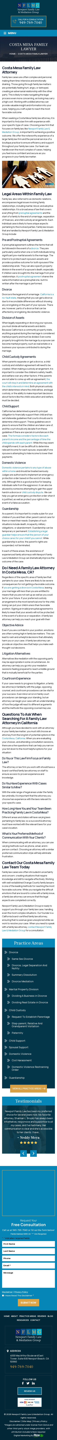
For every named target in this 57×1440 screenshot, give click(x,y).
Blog (50, 1316)
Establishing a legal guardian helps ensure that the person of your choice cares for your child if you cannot (25, 535)
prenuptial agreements (30, 212)
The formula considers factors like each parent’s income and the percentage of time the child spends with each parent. (26, 439)
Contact (35, 1320)
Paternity (17, 1032)
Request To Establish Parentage (31, 1016)
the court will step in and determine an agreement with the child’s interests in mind (27, 383)
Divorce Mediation (22, 981)
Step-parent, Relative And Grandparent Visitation (27, 1025)
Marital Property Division (23, 989)
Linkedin (33, 1383)
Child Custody (17, 1010)
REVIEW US (29, 1391)
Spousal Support (18, 1047)
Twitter (28, 1383)
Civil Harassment (22, 1060)
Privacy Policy (21, 1291)
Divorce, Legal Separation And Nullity (29, 967)
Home (7, 1316)
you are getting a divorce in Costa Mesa (24, 587)
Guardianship (17, 1077)
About (14, 1316)
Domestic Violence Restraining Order (30, 1068)
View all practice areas (26, 1088)
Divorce (13, 952)
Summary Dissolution (24, 974)
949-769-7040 (30, 22)
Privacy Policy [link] (40, 1421)
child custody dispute (32, 492)
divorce (35, 248)
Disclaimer (7, 1291)
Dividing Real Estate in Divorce (30, 1002)
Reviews (41, 1316)
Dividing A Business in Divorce (29, 995)
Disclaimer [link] (15, 1421)
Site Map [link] (26, 1421)
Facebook (22, 1383)
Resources (23, 1320)
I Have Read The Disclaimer (19, 1295)
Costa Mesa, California (13, 738)
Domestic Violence (20, 1053)
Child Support (17, 1040)
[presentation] (23, 1153)
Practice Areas (27, 1316)
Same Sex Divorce (22, 958)
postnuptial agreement (30, 276)
